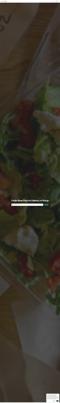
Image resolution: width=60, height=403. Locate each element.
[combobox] (28, 205)
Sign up (57, 1)
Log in (53, 1)
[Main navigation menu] (2, 1)
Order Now (46, 204)
